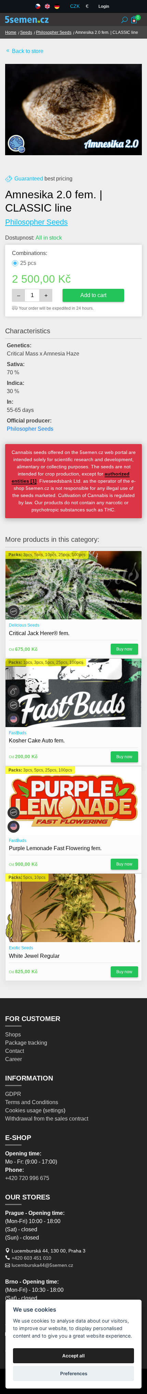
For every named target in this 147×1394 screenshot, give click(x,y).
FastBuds (17, 732)
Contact (14, 1051)
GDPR (13, 1094)
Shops (13, 1034)
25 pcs (28, 263)
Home (10, 32)
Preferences (73, 1373)
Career (13, 1059)
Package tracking (26, 1043)
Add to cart (93, 295)
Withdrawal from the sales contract (46, 1119)
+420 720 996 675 (27, 1178)
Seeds (26, 32)
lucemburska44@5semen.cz (42, 1265)
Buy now (124, 649)
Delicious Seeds (24, 625)
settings (54, 1110)
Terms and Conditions (31, 1102)
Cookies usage (23, 1110)
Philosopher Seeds (53, 32)
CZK (75, 6)
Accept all (73, 1355)
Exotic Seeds (21, 948)
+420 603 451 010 (31, 1258)
